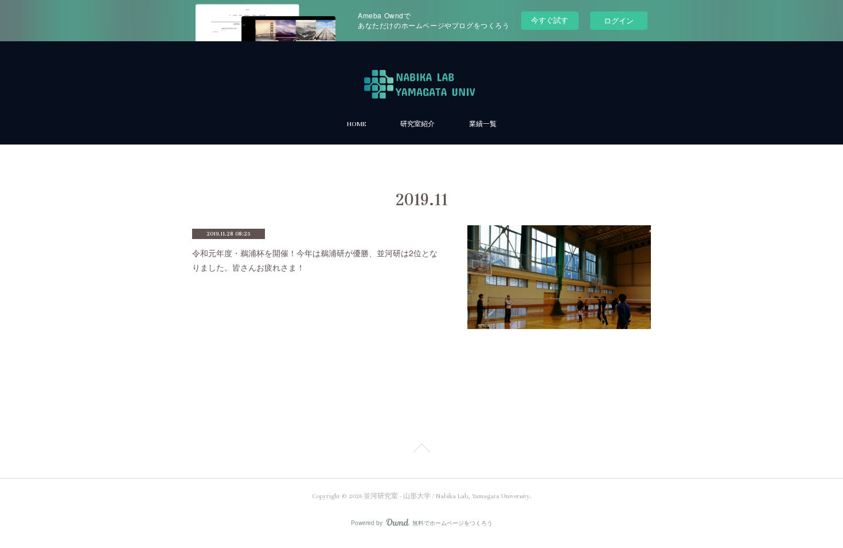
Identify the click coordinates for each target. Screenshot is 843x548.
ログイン (619, 20)
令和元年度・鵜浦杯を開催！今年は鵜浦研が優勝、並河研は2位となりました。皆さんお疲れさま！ (315, 260)
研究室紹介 (417, 124)
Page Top (421, 450)
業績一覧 (483, 124)
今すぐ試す (549, 19)
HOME (356, 124)
